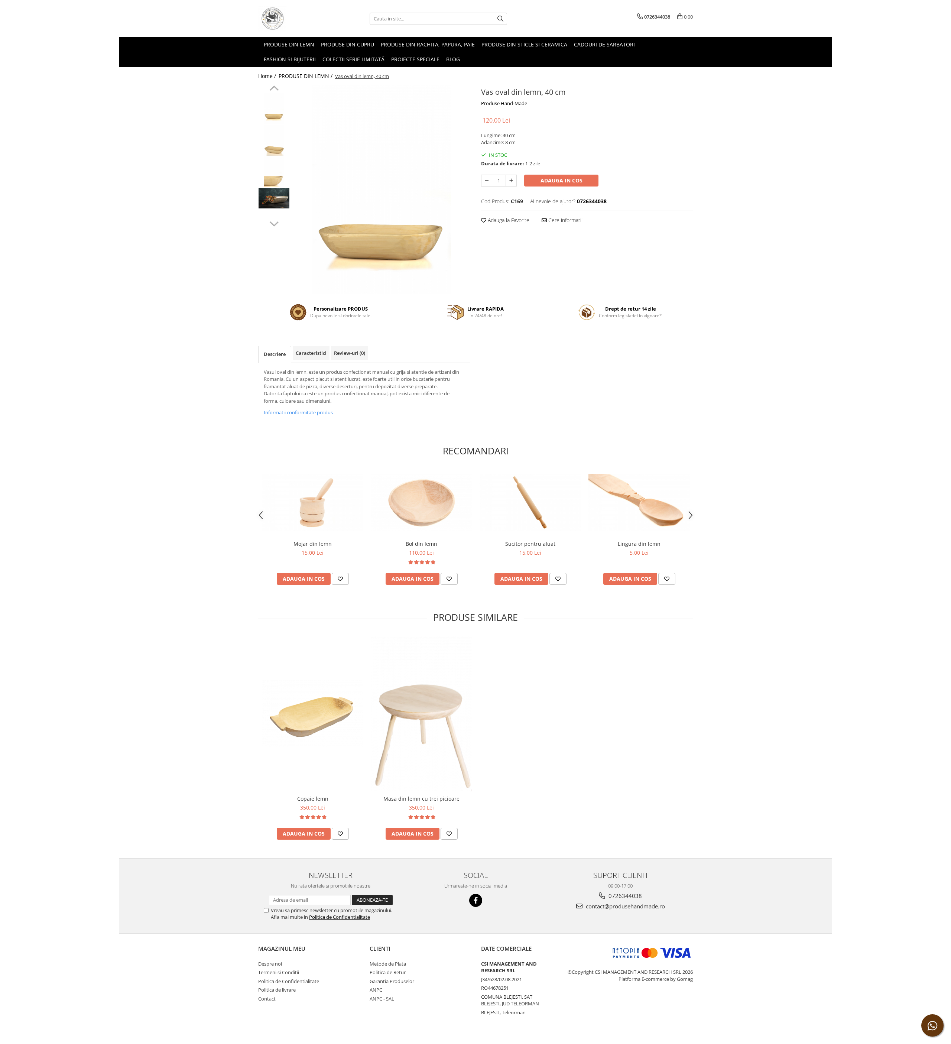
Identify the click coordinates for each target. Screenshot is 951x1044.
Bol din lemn (421, 543)
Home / (267, 76)
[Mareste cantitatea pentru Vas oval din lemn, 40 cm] (511, 181)
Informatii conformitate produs (298, 412)
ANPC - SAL (382, 998)
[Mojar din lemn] (312, 502)
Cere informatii (564, 220)
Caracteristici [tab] (311, 353)
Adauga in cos (561, 180)
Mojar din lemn (312, 543)
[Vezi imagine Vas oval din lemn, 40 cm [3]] (274, 198)
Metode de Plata (388, 963)
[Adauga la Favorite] (340, 579)
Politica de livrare (277, 989)
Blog (453, 59)
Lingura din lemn (639, 543)
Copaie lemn (312, 798)
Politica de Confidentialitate (339, 917)
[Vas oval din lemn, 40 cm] (381, 189)
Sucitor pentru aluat (530, 543)
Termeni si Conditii (278, 972)
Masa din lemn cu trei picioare (421, 798)
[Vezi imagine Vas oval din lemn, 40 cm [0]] (274, 108)
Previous (274, 89)
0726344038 (624, 895)
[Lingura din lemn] (639, 502)
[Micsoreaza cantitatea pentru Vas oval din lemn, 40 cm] (486, 181)
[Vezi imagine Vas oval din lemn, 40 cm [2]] (274, 171)
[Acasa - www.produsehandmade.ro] (295, 19)
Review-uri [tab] (349, 353)
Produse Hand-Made (504, 103)
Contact (267, 998)
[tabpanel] (381, 189)
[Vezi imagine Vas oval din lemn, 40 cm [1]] (274, 140)
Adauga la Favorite (507, 220)
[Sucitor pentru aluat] (530, 502)
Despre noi (270, 963)
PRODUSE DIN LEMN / (306, 76)
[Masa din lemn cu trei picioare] (421, 713)
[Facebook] (475, 900)
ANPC (376, 989)
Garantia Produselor (392, 981)
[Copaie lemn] (312, 713)
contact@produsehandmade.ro (624, 906)
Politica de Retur (388, 972)
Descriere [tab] (275, 354)
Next (274, 223)
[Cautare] (500, 19)
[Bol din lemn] (421, 502)
